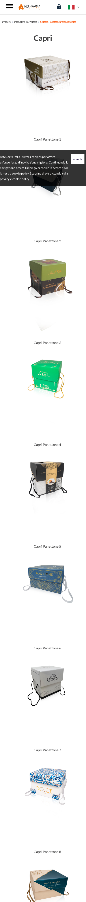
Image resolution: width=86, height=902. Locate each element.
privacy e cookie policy (14, 179)
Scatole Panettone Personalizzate (58, 21)
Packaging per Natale (25, 21)
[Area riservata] (59, 6)
